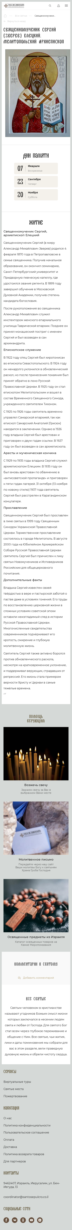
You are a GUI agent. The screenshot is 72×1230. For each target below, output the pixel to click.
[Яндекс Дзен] (40, 1220)
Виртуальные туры (17, 1081)
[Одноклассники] (23, 1220)
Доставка (10, 1147)
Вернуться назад (16, 21)
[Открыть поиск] (50, 6)
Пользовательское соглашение (26, 1132)
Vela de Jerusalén (14, 6)
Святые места (13, 1089)
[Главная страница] (5, 15)
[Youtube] (31, 1220)
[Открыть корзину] (43, 6)
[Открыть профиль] (59, 6)
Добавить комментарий (38, 977)
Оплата (8, 1139)
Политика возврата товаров (23, 1154)
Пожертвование (15, 1096)
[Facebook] (6, 1220)
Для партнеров (14, 1161)
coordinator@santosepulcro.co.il (25, 1197)
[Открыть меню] (66, 6)
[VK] (14, 1220)
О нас (7, 1118)
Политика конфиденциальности (27, 1125)
